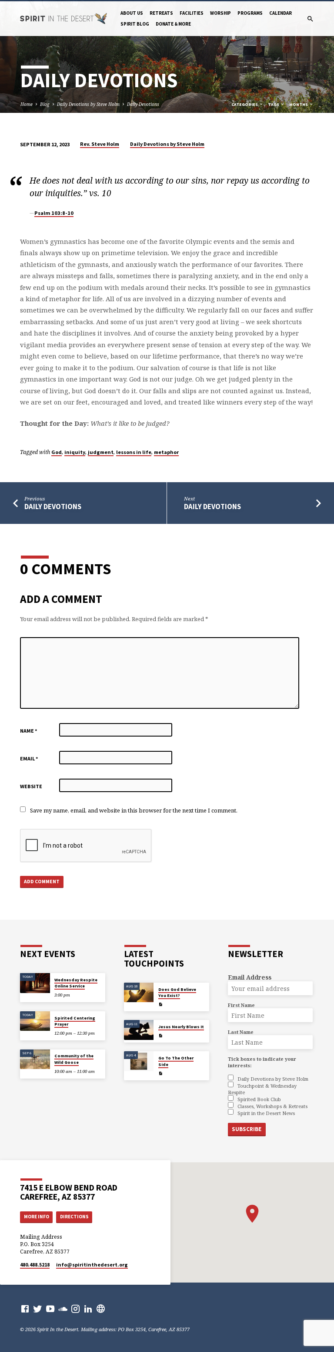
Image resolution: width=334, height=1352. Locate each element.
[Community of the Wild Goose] (35, 1059)
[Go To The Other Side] (139, 1061)
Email (29, 758)
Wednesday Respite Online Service (75, 983)
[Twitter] (38, 1309)
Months (299, 104)
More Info (36, 1217)
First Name (241, 1005)
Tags (274, 104)
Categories (245, 104)
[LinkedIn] (88, 1309)
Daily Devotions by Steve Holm (88, 104)
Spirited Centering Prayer (74, 1021)
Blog (45, 104)
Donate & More (173, 24)
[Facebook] (25, 1309)
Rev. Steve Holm (99, 144)
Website (31, 786)
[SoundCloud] (63, 1309)
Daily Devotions (143, 104)
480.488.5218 (35, 1264)
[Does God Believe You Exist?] (139, 993)
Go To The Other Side (176, 1061)
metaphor (166, 452)
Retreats (161, 13)
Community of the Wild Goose (74, 1059)
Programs (250, 13)
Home (26, 104)
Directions (74, 1217)
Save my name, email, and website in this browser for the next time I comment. (133, 810)
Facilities (192, 13)
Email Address (249, 977)
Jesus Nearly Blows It (181, 1027)
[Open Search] (310, 19)
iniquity (74, 452)
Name (28, 730)
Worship (220, 13)
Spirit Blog (134, 24)
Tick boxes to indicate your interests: (262, 1062)
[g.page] (101, 1309)
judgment (101, 452)
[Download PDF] (160, 1004)
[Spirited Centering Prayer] (35, 1021)
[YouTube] (50, 1309)
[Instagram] (75, 1309)
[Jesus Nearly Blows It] (139, 1030)
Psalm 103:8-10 (53, 213)
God (56, 452)
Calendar (280, 13)
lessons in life (133, 452)
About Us (131, 13)
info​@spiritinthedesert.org (92, 1264)
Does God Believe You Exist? (177, 992)
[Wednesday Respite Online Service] (35, 983)
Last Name (241, 1032)
